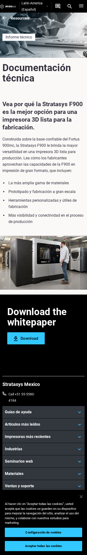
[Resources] (6, 18)
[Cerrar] (81, 496)
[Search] (69, 6)
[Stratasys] (8, 6)
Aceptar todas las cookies (43, 546)
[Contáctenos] (58, 6)
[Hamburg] (81, 6)
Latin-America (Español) (32, 6)
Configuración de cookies (43, 532)
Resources (20, 18)
